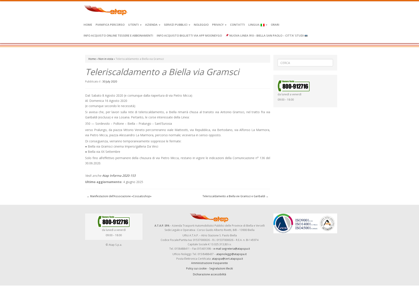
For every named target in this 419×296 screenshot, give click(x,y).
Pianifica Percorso (110, 25)
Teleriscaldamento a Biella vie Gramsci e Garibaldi (235, 196)
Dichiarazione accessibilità (209, 274)
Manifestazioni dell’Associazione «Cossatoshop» (119, 196)
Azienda (151, 25)
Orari (275, 25)
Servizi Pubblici (176, 25)
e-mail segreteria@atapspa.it (231, 248)
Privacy (218, 25)
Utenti (133, 25)
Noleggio (201, 25)
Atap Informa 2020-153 (119, 175)
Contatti (237, 25)
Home (88, 25)
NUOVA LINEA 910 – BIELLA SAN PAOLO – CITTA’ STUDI (266, 35)
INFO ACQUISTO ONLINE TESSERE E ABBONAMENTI (118, 35)
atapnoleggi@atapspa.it (231, 254)
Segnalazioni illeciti (221, 268)
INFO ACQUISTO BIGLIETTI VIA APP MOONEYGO (189, 35)
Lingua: (254, 25)
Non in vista (105, 59)
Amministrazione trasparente (209, 263)
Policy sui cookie (196, 268)
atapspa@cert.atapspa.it (227, 258)
